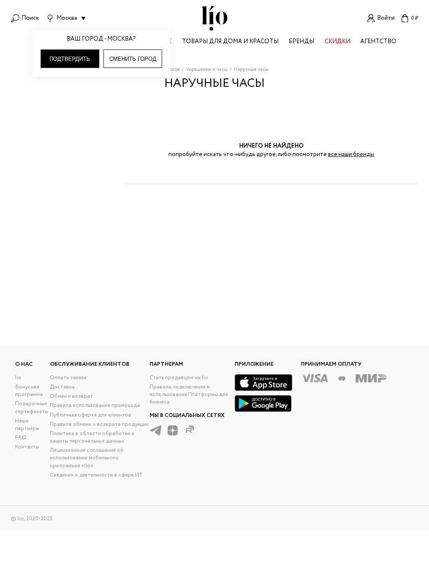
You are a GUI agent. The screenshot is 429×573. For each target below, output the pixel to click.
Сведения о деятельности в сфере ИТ (96, 475)
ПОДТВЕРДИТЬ (69, 59)
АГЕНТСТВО (378, 42)
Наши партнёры (27, 424)
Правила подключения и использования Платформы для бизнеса (189, 394)
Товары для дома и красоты (230, 42)
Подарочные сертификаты (31, 407)
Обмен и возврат (71, 396)
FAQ (20, 438)
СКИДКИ (337, 42)
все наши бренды (351, 154)
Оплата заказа (68, 378)
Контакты (27, 447)
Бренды (301, 42)
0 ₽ (414, 18)
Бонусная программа (29, 390)
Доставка (62, 387)
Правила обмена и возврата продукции (99, 424)
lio (18, 378)
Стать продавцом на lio (179, 378)
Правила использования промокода (95, 405)
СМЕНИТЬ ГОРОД (132, 59)
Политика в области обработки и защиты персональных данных (92, 437)
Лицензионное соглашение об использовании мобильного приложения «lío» (87, 457)
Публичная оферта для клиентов (90, 415)
